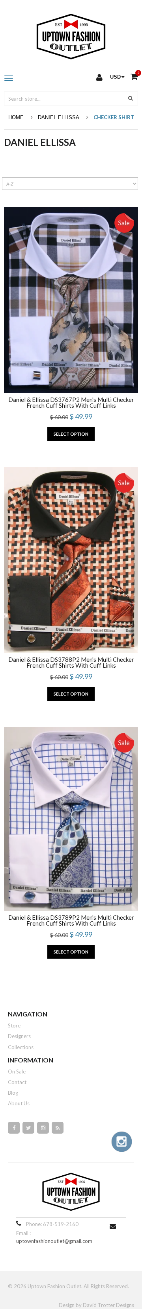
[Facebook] (14, 1128)
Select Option (71, 433)
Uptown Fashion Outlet (54, 1286)
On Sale (17, 1071)
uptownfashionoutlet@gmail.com (54, 1241)
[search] (130, 98)
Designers (19, 1036)
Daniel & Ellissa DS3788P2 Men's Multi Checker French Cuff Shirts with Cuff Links (71, 662)
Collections (21, 1047)
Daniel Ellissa (58, 117)
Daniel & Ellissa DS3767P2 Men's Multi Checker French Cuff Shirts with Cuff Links (71, 403)
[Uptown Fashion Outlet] (71, 34)
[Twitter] (28, 1128)
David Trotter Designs (108, 1305)
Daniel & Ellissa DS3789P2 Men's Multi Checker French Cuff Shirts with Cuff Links (71, 920)
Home (16, 117)
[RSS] (58, 1128)
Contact (17, 1082)
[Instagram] (43, 1128)
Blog (13, 1093)
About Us (19, 1103)
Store (14, 1025)
